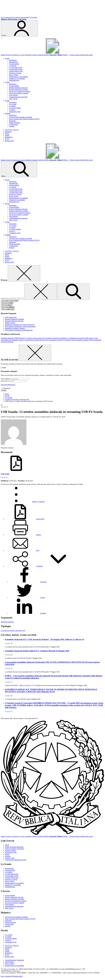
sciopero (29, 338)
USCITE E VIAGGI (12, 130)
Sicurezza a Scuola (15, 73)
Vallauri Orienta (10, 323)
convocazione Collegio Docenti (34, 340)
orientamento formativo (77, 338)
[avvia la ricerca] (73, 291)
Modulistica (9, 137)
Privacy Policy (13, 75)
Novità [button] (7, 100)
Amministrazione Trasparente (14, 960)
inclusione (49, 338)
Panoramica (13, 60)
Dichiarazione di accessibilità (18, 77)
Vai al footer (33, 17)
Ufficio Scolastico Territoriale (14, 849)
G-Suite (3, 367)
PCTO (7, 139)
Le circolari (12, 104)
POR (86, 338)
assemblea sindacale (7, 338)
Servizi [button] (7, 82)
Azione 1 (92, 338)
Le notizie (12, 106)
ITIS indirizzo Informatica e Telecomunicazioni (20, 326)
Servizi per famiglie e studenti (18, 93)
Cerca (3, 298)
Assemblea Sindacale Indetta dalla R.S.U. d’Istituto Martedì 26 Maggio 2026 (37, 651)
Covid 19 (12, 110)
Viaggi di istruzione (7, 342)
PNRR (7, 135)
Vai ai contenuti (6, 17)
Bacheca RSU (9, 141)
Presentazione (13, 62)
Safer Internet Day (11, 317)
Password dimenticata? (8, 385)
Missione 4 (22, 338)
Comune (7, 856)
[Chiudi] (24, 273)
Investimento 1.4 (63, 338)
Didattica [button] (8, 113)
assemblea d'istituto (82, 340)
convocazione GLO (38, 338)
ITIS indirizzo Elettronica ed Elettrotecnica (19, 330)
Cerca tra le (7, 303)
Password (4, 381)
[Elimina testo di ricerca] (40, 291)
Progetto (55, 338)
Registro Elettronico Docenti (18, 88)
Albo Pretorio (13, 95)
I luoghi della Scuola (15, 69)
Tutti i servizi (13, 99)
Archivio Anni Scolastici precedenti (20, 117)
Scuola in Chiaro (10, 850)
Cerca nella (8, 307)
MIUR (7, 845)
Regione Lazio (9, 858)
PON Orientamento (95, 340)
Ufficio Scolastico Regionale (14, 847)
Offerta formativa (14, 123)
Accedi (4, 390)
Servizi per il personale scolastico (19, 91)
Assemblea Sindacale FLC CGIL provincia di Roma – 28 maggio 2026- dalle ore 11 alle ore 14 (44, 639)
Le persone (12, 66)
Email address (5, 379)
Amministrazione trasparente (18, 97)
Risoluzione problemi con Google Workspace (19, 324)
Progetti (11, 126)
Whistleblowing (14, 80)
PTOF (7, 133)
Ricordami (6, 388)
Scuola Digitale (14, 86)
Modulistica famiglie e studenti (15, 328)
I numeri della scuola (15, 71)
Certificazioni (13, 124)
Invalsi (7, 854)
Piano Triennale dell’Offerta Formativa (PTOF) (24, 119)
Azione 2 (21, 340)
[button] (39, 566)
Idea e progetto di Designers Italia (12, 976)
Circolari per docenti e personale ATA (13, 630)
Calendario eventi (14, 111)
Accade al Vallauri (15, 108)
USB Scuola (5, 474)
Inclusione (12, 121)
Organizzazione (14, 64)
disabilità (15, 340)
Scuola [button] (7, 58)
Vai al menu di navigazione (20, 17)
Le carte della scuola (15, 67)
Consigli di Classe (69, 340)
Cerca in (8, 309)
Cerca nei (7, 305)
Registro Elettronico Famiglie (18, 89)
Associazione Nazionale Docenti (15, 860)
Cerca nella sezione (10, 301)
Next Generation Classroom (54, 340)
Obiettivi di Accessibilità (17, 78)
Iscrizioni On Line (11, 852)
